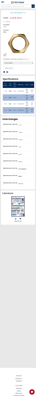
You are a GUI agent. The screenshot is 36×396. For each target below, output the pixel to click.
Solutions (19, 381)
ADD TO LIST (9, 68)
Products (19, 388)
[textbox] (16, 6)
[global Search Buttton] (33, 6)
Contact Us (18, 378)
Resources (19, 393)
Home (11, 12)
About (19, 391)
